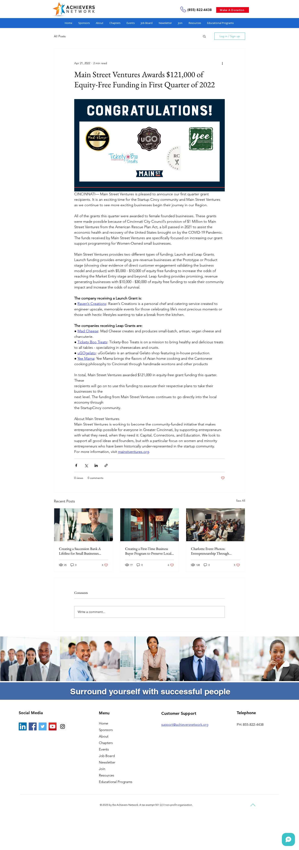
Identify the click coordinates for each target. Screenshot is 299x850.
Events (104, 749)
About (103, 736)
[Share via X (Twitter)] (86, 465)
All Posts (59, 36)
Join (102, 769)
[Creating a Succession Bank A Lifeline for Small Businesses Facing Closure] (83, 524)
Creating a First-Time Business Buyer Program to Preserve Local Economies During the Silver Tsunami (148, 551)
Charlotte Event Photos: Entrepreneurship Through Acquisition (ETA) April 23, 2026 (214, 551)
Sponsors (106, 730)
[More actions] (222, 63)
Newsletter (107, 762)
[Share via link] (106, 465)
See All (240, 500)
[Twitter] (43, 726)
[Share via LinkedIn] (96, 465)
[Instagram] (63, 726)
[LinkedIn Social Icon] (23, 726)
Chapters (106, 743)
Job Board (107, 756)
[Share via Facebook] (76, 465)
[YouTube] (53, 726)
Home (103, 723)
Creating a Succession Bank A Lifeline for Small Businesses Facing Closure (80, 551)
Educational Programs (115, 782)
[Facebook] (33, 726)
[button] (195, 23)
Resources (106, 775)
